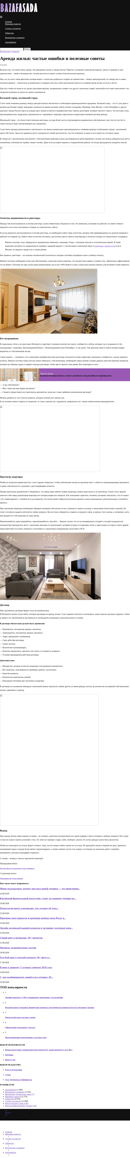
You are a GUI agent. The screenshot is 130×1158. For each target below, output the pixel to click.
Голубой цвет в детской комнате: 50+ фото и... (25, 957)
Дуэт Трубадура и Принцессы (18, 1080)
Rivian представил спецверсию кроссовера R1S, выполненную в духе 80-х (38, 1050)
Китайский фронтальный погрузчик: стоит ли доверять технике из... (38, 898)
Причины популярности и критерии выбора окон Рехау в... (33, 918)
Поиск (27, 49)
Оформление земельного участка (20, 1027)
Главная (8, 22)
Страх (8, 1075)
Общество (9, 33)
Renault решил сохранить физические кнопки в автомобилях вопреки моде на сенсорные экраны (49, 1007)
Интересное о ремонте (15, 38)
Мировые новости (13, 24)
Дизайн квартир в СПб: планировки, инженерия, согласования (34, 997)
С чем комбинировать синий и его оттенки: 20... (26, 977)
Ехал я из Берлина (13, 1070)
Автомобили (10, 42)
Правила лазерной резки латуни (18, 947)
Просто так (10, 1060)
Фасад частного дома (16, 1103)
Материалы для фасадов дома (19, 1094)
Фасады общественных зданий (21, 1106)
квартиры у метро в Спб (105, 246)
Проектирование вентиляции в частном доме (26, 1037)
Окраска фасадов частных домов (20, 1017)
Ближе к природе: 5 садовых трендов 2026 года (26, 967)
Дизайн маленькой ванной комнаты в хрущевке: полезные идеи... (36, 928)
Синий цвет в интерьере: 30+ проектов (21, 937)
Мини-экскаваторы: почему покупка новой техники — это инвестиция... (40, 888)
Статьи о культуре (13, 28)
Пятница (9, 1055)
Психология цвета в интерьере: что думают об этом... (29, 908)
